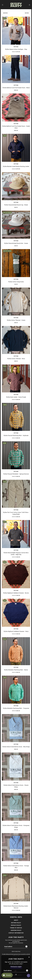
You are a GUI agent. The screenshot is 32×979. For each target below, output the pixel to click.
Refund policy (16, 922)
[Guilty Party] (16, 5)
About (16, 920)
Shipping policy (16, 930)
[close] (29, 957)
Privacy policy (16, 925)
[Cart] (29, 5)
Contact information (16, 933)
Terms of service (16, 927)
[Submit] (27, 970)
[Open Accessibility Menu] (28, 975)
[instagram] (16, 974)
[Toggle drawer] (2, 4)
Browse (5, 13)
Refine (27, 13)
